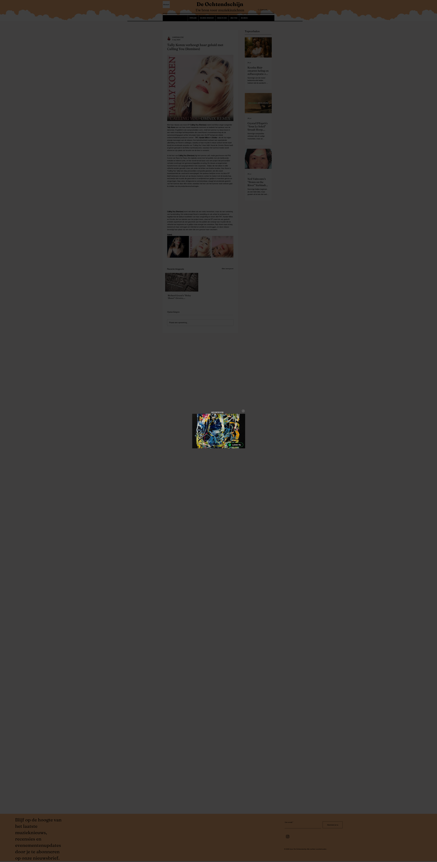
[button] (243, 411)
